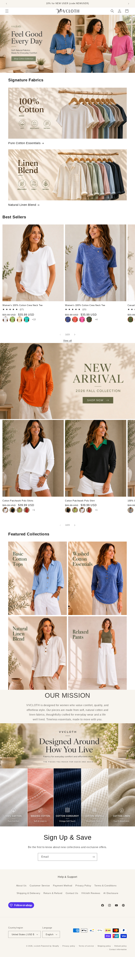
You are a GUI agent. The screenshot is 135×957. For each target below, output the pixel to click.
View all (67, 340)
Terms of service (86, 946)
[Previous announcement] (6, 3)
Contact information (118, 949)
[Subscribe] (93, 857)
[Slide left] (60, 334)
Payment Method (62, 885)
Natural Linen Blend (22, 204)
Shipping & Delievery (28, 893)
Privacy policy (68, 946)
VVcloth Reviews (90, 893)
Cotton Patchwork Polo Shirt (80, 500)
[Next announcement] (128, 3)
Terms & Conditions (105, 885)
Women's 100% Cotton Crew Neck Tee (22, 305)
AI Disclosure (110, 893)
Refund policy (120, 946)
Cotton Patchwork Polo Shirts (17, 500)
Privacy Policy (83, 885)
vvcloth (37, 946)
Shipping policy (104, 946)
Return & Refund (52, 893)
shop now (67, 43)
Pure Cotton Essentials (24, 143)
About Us (21, 885)
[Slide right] (74, 334)
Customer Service (40, 885)
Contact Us (72, 893)
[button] (7, 11)
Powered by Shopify (50, 946)
